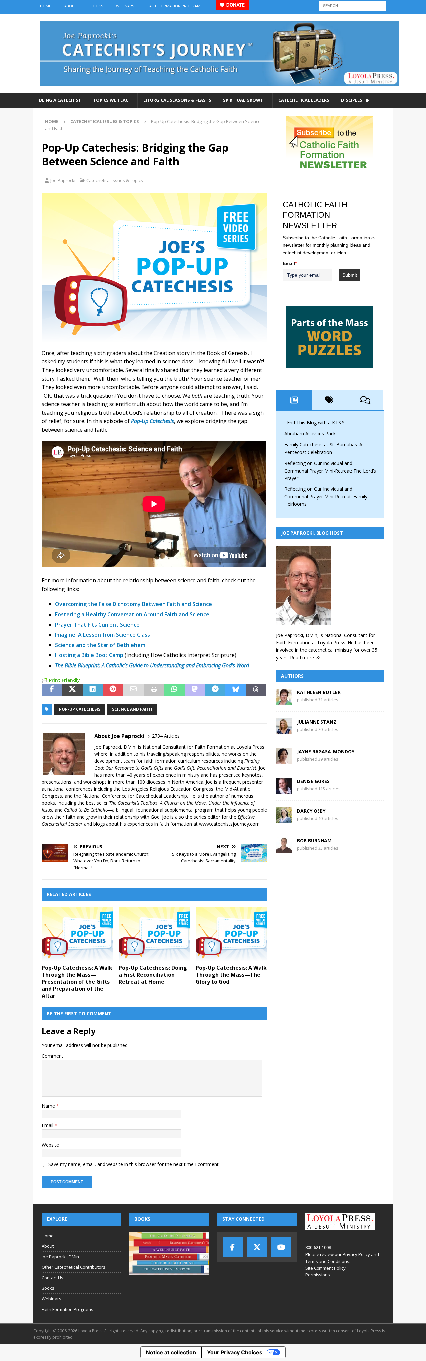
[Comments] (365, 400)
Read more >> (305, 657)
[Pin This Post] (113, 690)
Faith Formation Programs (174, 5)
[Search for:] (353, 5)
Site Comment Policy (325, 1268)
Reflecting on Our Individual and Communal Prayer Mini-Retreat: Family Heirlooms (325, 496)
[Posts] (294, 400)
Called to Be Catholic (85, 810)
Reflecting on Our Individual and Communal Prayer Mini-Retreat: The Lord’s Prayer (330, 470)
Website (50, 1145)
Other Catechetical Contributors (73, 1267)
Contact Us (52, 1278)
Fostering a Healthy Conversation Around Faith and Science (132, 614)
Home (45, 5)
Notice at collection (171, 1352)
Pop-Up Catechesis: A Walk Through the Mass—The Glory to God (231, 974)
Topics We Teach (112, 100)
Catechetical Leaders (303, 100)
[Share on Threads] (256, 690)
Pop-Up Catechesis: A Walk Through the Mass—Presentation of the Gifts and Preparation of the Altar (77, 981)
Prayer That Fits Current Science (97, 624)
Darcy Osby (311, 811)
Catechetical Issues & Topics (114, 180)
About (70, 5)
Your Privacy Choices (234, 1352)
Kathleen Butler (319, 692)
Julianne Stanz (316, 722)
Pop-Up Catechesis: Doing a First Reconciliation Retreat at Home (153, 974)
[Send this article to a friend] (133, 690)
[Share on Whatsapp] (174, 690)
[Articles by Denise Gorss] (284, 790)
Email (48, 1125)
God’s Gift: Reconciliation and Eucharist (215, 768)
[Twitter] (257, 1247)
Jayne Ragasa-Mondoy (325, 751)
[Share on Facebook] (52, 690)
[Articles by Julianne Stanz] (284, 730)
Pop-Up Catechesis (79, 709)
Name (49, 1106)
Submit (349, 275)
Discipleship (355, 100)
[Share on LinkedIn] (93, 690)
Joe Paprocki (62, 180)
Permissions (317, 1275)
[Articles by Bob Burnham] (284, 849)
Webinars (125, 5)
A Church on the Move (183, 803)
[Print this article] (154, 690)
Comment (52, 1056)
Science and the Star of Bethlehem (100, 645)
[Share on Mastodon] (195, 690)
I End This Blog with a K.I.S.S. (315, 422)
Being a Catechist (60, 100)
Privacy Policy (356, 1254)
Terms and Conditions (327, 1261)
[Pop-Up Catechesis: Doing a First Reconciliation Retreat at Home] (154, 934)
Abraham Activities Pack (310, 433)
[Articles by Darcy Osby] (284, 819)
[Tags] (330, 400)
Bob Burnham (314, 840)
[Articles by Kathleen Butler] (284, 701)
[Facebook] (233, 1247)
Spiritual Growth (245, 100)
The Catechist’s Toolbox (133, 803)
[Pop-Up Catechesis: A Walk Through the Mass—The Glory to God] (231, 934)
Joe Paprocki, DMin (60, 1257)
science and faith (132, 709)
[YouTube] (281, 1247)
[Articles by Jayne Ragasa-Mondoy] (284, 760)
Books (96, 5)
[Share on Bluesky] (235, 690)
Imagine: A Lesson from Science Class (102, 634)
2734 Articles (166, 736)
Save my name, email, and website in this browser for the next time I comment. (134, 1164)
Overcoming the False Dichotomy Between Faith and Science (133, 604)
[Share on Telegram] (215, 690)
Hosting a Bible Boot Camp (89, 655)
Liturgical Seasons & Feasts (177, 100)
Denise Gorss (313, 781)
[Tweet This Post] (72, 690)
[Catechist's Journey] (219, 89)
